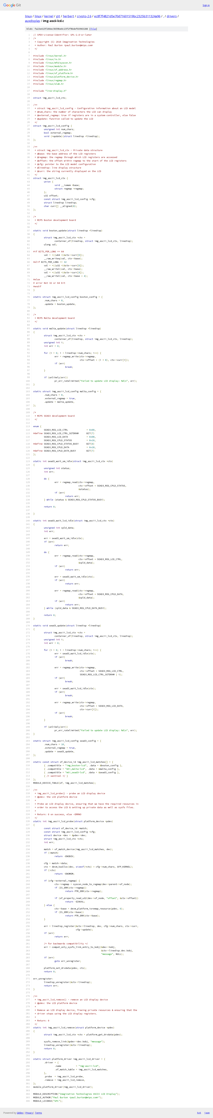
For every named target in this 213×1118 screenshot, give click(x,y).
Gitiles (20, 1112)
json (207, 1112)
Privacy (29, 1112)
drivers (172, 16)
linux (28, 16)
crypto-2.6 (84, 16)
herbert (68, 16)
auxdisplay (32, 21)
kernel (48, 16)
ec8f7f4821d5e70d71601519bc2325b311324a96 (127, 16)
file (93, 28)
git (58, 16)
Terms (38, 1112)
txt (199, 1112)
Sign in (206, 5)
